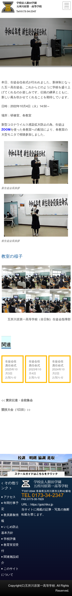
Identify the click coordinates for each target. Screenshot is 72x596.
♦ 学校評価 (8, 538)
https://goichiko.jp (41, 504)
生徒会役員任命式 (10, 363)
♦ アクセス (8, 497)
